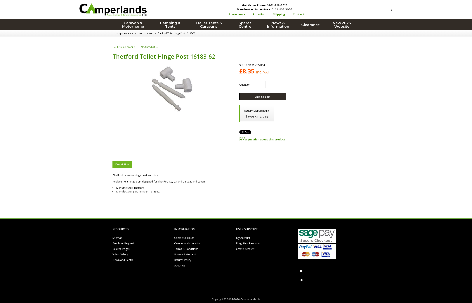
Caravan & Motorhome (133, 25)
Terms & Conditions (186, 249)
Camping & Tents (170, 25)
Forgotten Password (248, 243)
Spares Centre (245, 25)
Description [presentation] (122, 164)
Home (114, 33)
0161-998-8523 (264, 5)
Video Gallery (120, 254)
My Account (243, 238)
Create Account (245, 249)
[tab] (122, 164)
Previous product (124, 47)
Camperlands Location (187, 243)
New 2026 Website (342, 25)
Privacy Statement (185, 254)
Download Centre (122, 260)
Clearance (310, 25)
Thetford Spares (145, 33)
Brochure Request (123, 243)
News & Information (278, 25)
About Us (179, 265)
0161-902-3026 (264, 9)
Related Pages (121, 249)
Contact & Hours (184, 238)
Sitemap (117, 238)
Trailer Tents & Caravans (208, 25)
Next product (150, 47)
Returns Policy (182, 260)
